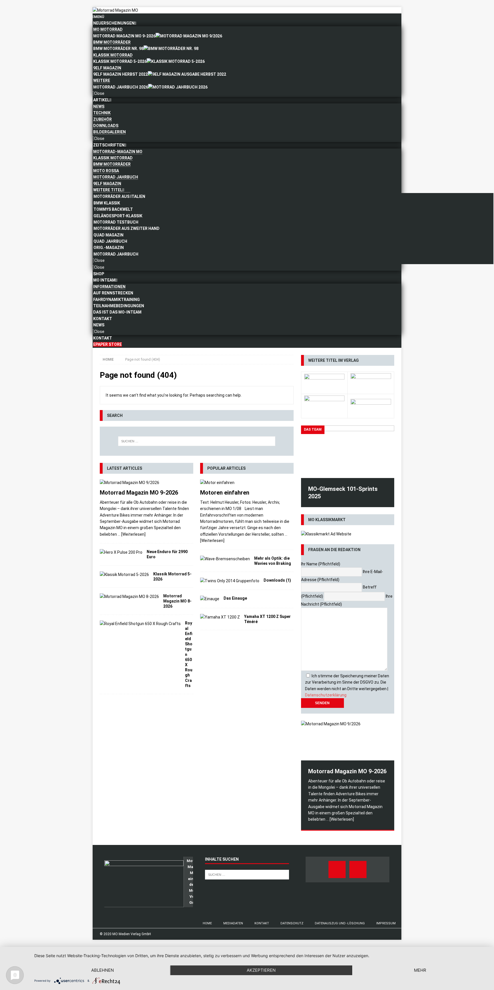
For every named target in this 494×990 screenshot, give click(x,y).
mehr (420, 970)
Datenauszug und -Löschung (340, 923)
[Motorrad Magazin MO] (115, 10)
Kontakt (261, 923)
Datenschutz (291, 923)
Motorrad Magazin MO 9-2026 (139, 492)
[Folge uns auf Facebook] (337, 869)
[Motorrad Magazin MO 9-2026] (146, 482)
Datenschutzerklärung (325, 695)
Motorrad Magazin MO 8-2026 (177, 601)
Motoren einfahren (224, 492)
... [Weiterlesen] (132, 534)
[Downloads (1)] (229, 581)
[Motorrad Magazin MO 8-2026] (129, 596)
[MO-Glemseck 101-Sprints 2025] (347, 451)
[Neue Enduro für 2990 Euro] (121, 552)
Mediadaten (233, 923)
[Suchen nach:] (196, 441)
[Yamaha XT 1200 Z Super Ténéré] (220, 617)
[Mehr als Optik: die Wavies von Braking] (225, 559)
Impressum (386, 923)
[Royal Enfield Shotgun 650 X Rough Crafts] (140, 623)
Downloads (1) (277, 580)
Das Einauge (235, 598)
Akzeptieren (261, 970)
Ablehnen (102, 970)
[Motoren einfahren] (247, 482)
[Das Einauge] (209, 599)
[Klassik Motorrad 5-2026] (124, 574)
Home (207, 923)
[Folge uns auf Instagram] (357, 869)
